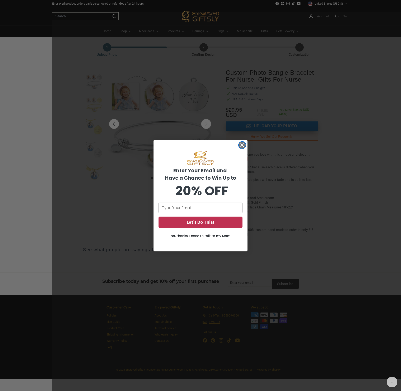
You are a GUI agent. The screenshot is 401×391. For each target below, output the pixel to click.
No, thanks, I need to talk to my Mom (200, 235)
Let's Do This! (200, 222)
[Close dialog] (242, 145)
